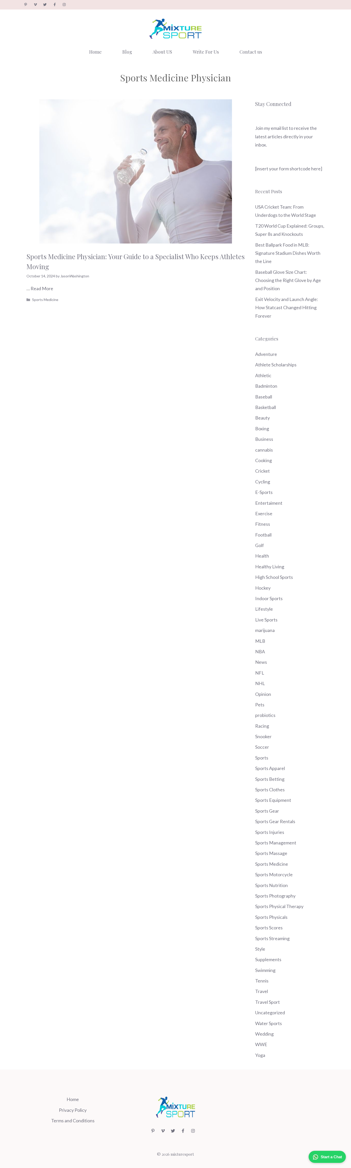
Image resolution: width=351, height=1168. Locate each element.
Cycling (262, 481)
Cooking (263, 460)
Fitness (262, 524)
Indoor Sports (269, 598)
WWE (261, 1044)
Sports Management (275, 842)
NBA (260, 651)
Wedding (264, 1034)
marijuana (265, 630)
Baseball (263, 397)
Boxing (262, 428)
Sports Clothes (270, 789)
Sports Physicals (271, 917)
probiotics (265, 715)
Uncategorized (270, 1012)
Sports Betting (269, 779)
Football (263, 535)
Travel (261, 991)
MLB (260, 641)
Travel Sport (267, 1002)
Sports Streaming (272, 938)
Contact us (250, 52)
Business (264, 439)
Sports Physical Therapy (279, 906)
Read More (42, 288)
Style (260, 949)
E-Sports (264, 492)
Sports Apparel (270, 768)
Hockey (263, 588)
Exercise (263, 513)
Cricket (262, 471)
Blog (127, 52)
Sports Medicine (45, 299)
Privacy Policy (73, 1110)
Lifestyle (264, 609)
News (261, 662)
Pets (259, 704)
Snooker (263, 736)
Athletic (263, 375)
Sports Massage (271, 853)
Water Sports (268, 1023)
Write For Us (206, 52)
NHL (260, 683)
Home (95, 52)
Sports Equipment (273, 800)
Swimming (265, 970)
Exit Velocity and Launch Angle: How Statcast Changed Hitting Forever (286, 307)
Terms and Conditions (73, 1120)
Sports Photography (275, 896)
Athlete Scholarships (276, 364)
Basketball (265, 407)
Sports (261, 758)
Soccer (262, 747)
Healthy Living (269, 566)
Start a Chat (331, 1157)
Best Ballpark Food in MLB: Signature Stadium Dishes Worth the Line (287, 253)
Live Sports (266, 619)
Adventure (266, 354)
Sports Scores (269, 927)
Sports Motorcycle (274, 874)
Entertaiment (268, 503)
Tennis (262, 981)
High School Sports (274, 577)
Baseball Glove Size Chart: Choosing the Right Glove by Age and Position (288, 280)
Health (262, 556)
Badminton (266, 386)
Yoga (260, 1055)
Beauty (262, 418)
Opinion (263, 694)
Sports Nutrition (271, 885)
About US (162, 52)
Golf (259, 545)
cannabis (264, 450)
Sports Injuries (269, 832)
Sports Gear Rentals (275, 821)
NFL (259, 673)
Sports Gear (267, 811)
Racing (262, 726)
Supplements (268, 959)
